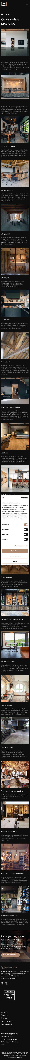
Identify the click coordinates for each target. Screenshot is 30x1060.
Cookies (14, 1054)
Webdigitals (19, 1057)
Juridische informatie (23, 1052)
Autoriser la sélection (15, 556)
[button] (27, 4)
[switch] (26, 529)
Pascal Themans (15, 1055)
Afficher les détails (19, 545)
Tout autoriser (15, 550)
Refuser (15, 561)
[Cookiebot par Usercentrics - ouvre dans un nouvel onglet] (21, 497)
